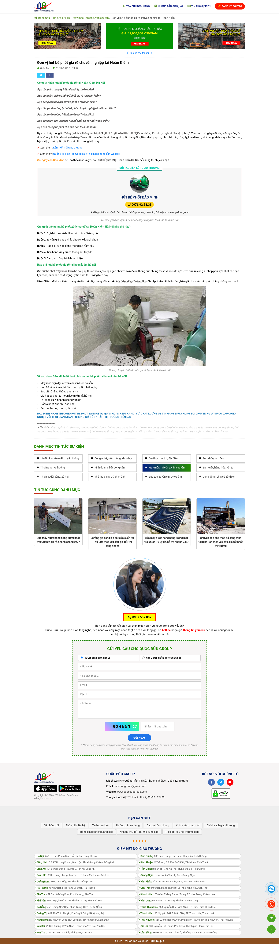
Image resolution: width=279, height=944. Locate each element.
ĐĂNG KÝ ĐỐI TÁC (231, 6)
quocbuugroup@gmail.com (130, 786)
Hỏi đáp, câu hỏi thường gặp (182, 831)
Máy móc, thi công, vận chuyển (91, 17)
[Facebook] (211, 782)
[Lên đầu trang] (271, 929)
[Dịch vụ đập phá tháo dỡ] (211, 35)
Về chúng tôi (51, 825)
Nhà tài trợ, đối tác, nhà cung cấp (139, 831)
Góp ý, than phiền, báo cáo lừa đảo (163, 658)
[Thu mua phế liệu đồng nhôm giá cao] (67, 35)
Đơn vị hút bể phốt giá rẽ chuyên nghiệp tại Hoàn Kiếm (143, 17)
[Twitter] (220, 782)
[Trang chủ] (44, 5)
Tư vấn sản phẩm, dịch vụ (97, 658)
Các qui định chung (158, 825)
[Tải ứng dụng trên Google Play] (69, 788)
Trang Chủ (43, 17)
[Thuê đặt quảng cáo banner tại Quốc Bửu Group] (139, 35)
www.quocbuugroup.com (132, 791)
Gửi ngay (139, 737)
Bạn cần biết (139, 818)
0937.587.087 (141, 617)
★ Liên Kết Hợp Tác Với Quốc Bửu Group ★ (139, 940)
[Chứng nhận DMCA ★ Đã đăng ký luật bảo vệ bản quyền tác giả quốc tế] (220, 793)
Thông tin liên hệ (75, 825)
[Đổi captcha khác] (135, 726)
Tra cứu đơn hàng (138, 6)
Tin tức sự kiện (200, 6)
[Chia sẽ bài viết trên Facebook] (50, 75)
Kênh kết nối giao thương (68, 147)
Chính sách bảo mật (188, 825)
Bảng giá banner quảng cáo (96, 831)
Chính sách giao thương (221, 825)
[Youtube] (230, 782)
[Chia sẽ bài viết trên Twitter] (41, 75)
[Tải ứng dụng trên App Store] (45, 788)
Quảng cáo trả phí (139, 53)
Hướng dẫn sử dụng (170, 6)
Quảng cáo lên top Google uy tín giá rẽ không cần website (86, 153)
